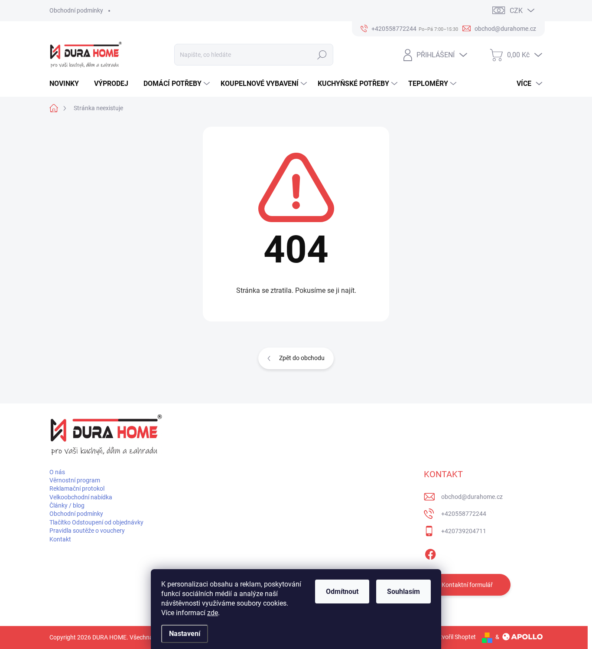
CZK (516, 11)
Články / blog (67, 505)
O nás (57, 472)
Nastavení (184, 633)
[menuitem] (67, 84)
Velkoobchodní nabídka (80, 497)
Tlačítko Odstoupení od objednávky (96, 522)
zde (212, 613)
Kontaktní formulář (467, 584)
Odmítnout (342, 591)
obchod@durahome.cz (472, 496)
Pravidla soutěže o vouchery (87, 530)
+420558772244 (463, 513)
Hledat (322, 54)
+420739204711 (463, 531)
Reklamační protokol (76, 488)
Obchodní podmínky (76, 10)
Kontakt (60, 539)
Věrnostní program (74, 480)
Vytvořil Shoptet (454, 636)
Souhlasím (403, 591)
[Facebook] (430, 552)
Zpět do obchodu (302, 357)
